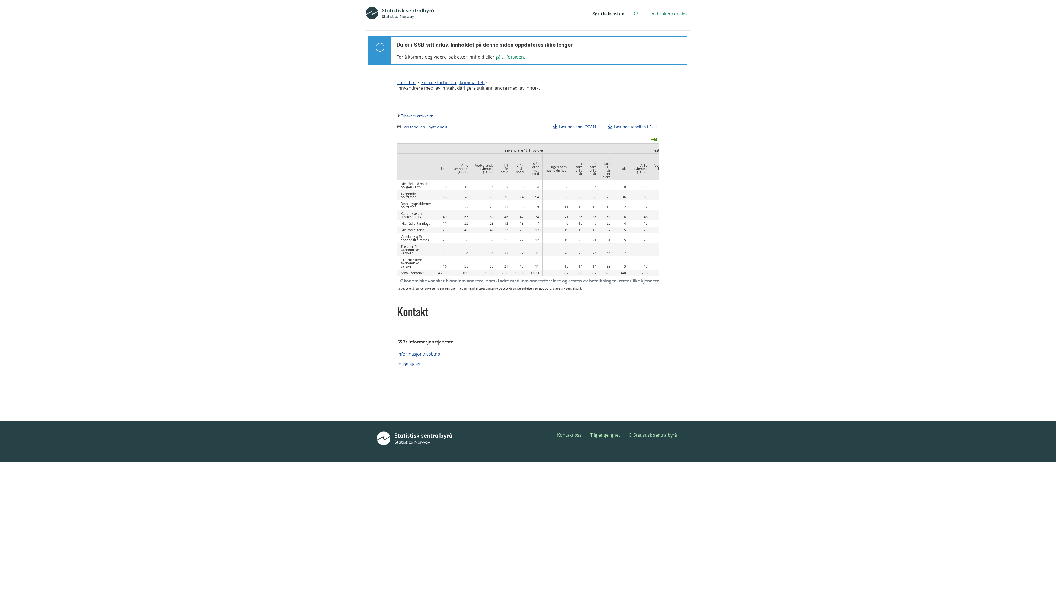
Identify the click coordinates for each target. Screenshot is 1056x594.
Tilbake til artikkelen (417, 115)
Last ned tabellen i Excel (636, 126)
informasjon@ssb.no (418, 354)
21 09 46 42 (408, 365)
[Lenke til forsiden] (400, 14)
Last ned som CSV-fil (577, 126)
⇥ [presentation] (653, 139)
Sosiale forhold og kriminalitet (453, 83)
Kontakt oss (569, 435)
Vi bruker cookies (670, 14)
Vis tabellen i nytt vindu (425, 127)
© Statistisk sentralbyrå (653, 435)
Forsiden (406, 83)
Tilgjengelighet (605, 435)
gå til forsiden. (510, 57)
